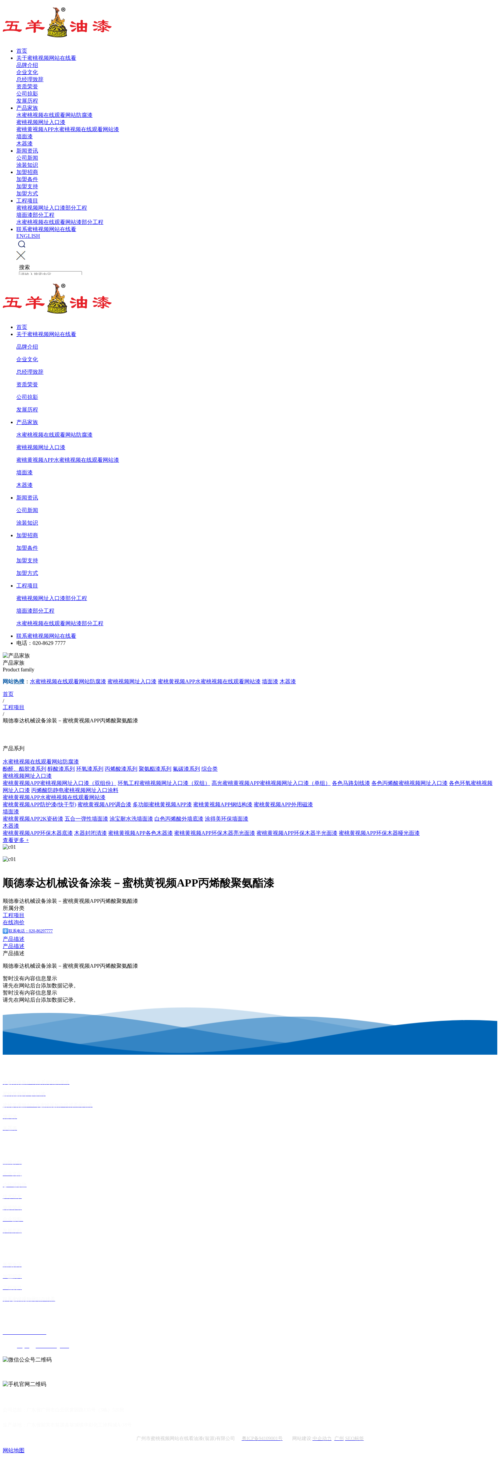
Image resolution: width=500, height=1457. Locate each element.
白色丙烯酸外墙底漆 (178, 819)
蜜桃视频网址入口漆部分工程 (51, 208)
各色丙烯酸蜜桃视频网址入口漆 (409, 783)
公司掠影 (27, 93)
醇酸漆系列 (61, 769)
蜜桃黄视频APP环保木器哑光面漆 (379, 833)
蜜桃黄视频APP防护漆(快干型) (39, 804)
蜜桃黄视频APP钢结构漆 (222, 804)
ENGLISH (28, 236)
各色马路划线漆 (351, 783)
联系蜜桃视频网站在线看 (46, 229)
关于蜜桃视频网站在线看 (46, 58)
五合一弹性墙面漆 (86, 819)
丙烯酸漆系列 (121, 769)
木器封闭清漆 (90, 833)
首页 (21, 51)
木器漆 (24, 143)
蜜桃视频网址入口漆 (40, 122)
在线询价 (13, 922)
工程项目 (27, 201)
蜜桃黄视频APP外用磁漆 (283, 804)
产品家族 (27, 108)
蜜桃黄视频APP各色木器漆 (140, 833)
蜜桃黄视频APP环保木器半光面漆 (296, 833)
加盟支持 (27, 186)
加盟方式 (27, 193)
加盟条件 (27, 179)
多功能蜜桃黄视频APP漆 (162, 804)
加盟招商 (27, 172)
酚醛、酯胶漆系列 (24, 769)
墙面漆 (24, 136)
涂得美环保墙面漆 (226, 819)
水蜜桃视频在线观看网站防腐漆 (54, 115)
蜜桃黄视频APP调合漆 (104, 804)
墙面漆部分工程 (35, 215)
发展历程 (27, 101)
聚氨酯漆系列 (155, 769)
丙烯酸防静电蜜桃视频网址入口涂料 (74, 790)
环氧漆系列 (89, 769)
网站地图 (13, 1450)
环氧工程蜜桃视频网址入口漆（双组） (164, 783)
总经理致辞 (30, 79)
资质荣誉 (27, 86)
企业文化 (27, 72)
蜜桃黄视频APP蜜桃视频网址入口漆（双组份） (59, 783)
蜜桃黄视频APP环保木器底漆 (38, 833)
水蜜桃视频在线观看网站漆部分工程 (59, 222)
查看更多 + (16, 840)
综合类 (209, 769)
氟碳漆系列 (186, 769)
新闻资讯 (27, 151)
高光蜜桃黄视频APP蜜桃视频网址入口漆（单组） (271, 783)
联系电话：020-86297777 (31, 931)
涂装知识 (27, 165)
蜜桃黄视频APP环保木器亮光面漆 (214, 833)
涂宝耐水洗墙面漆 (131, 819)
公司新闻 (27, 158)
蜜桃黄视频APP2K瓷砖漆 (33, 819)
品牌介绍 (27, 65)
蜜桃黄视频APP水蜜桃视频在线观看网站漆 (67, 129)
